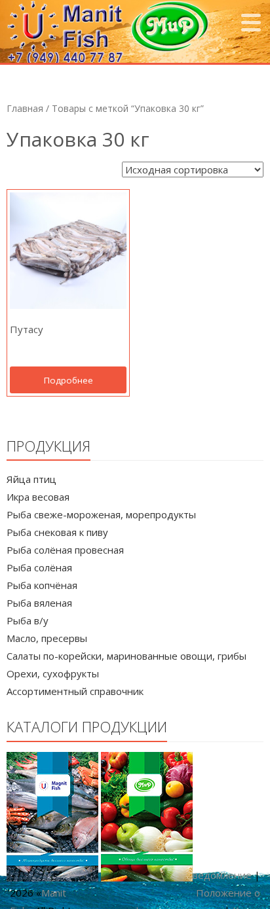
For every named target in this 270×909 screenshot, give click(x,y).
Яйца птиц (31, 479)
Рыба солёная (39, 567)
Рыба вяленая (39, 602)
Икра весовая (38, 496)
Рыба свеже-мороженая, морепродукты (101, 514)
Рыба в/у (27, 620)
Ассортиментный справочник (75, 691)
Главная (25, 108)
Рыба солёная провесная (65, 549)
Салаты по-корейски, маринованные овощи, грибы (126, 655)
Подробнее (68, 380)
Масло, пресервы (47, 638)
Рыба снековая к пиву (57, 532)
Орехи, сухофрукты (53, 673)
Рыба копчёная (42, 585)
